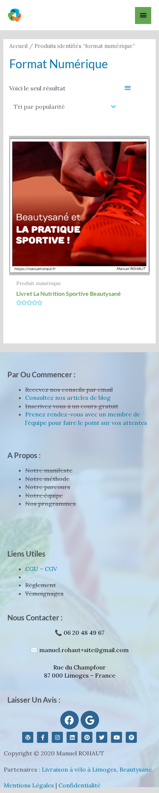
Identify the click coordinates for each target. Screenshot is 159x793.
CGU (31, 568)
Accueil (18, 45)
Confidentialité (79, 785)
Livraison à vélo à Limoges (79, 769)
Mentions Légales (29, 785)
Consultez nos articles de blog (68, 397)
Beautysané (135, 769)
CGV (51, 568)
